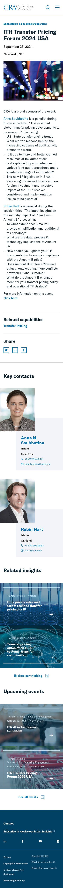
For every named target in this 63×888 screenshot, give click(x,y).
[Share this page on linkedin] (15, 350)
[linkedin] (5, 841)
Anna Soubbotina (16, 119)
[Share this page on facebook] (24, 350)
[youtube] (40, 841)
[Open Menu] (57, 7)
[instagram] (58, 841)
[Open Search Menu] (48, 7)
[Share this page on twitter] (6, 350)
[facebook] (22, 841)
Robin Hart (11, 206)
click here (11, 298)
